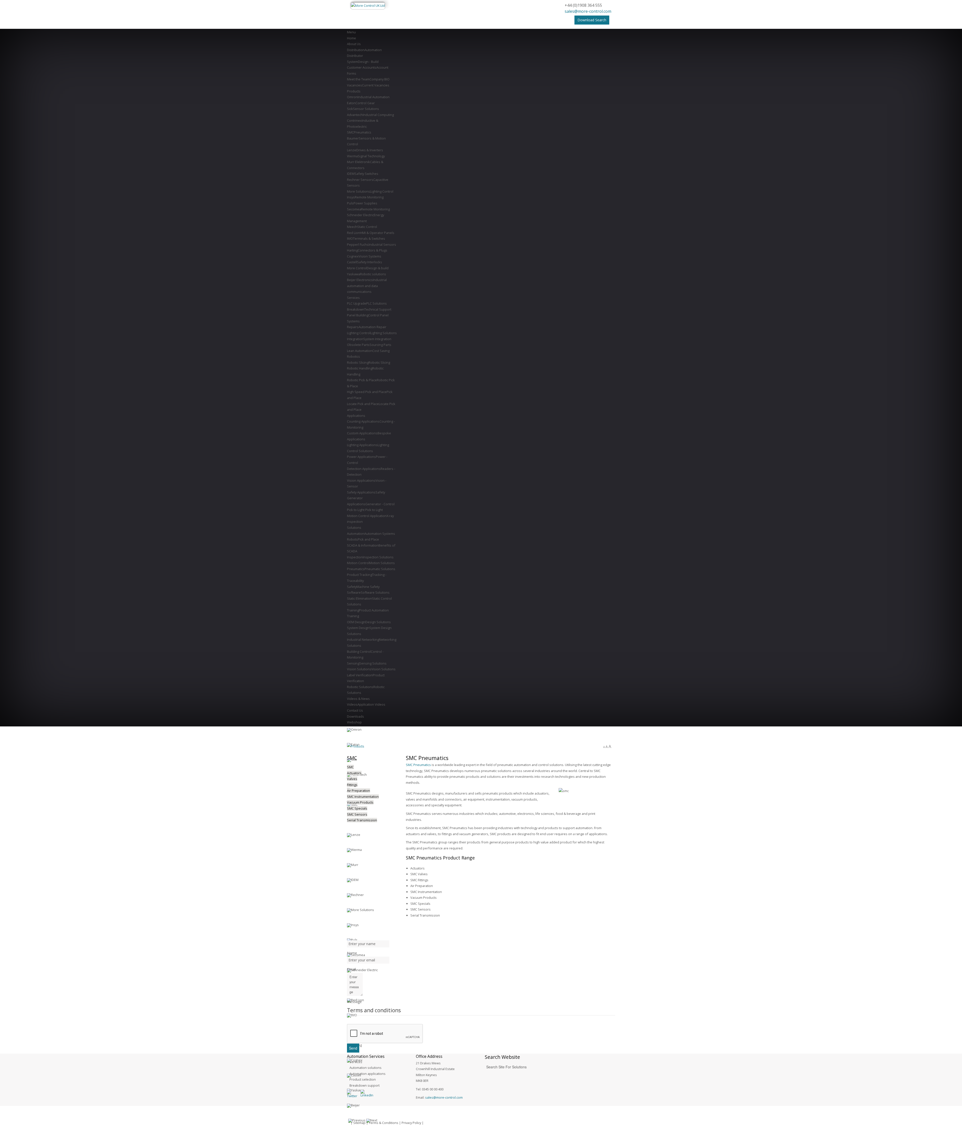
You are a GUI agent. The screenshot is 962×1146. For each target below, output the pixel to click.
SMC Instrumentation (363, 796)
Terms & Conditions (383, 1122)
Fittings (352, 785)
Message (354, 1001)
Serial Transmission (362, 820)
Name (352, 953)
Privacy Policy (411, 1122)
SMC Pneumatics (418, 764)
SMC (350, 767)
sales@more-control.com (588, 11)
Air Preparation (358, 790)
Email (351, 969)
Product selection (362, 1079)
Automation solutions (365, 1067)
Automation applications (367, 1073)
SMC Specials (357, 808)
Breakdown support (364, 1085)
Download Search (591, 20)
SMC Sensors (357, 814)
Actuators (354, 773)
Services (355, 1062)
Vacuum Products (360, 802)
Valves (352, 779)
